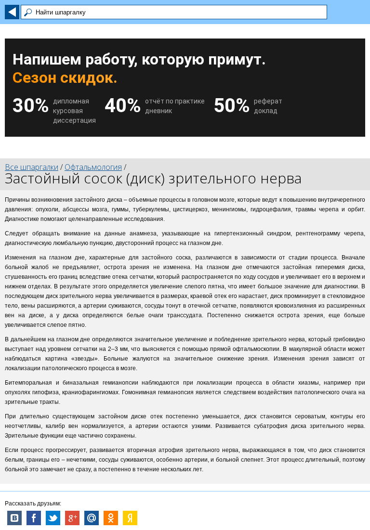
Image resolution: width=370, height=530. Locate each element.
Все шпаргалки (31, 167)
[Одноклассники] (111, 518)
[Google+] (72, 518)
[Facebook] (33, 518)
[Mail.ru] (91, 518)
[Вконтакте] (14, 518)
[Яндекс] (130, 518)
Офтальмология (93, 167)
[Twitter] (53, 518)
